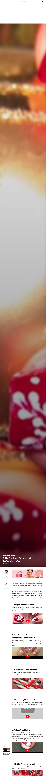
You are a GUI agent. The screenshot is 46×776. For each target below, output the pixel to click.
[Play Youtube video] (27, 621)
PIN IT (28, 573)
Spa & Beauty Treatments (10, 555)
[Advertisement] (23, 12)
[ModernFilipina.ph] (23, 1)
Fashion (4, 555)
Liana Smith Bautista (6, 575)
